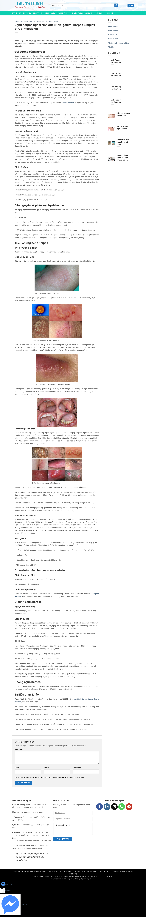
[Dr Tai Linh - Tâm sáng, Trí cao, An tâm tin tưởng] (30, 5)
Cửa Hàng (100, 13)
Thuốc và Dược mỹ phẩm (82, 13)
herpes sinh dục (67, 103)
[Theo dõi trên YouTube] (129, 806)
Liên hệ (110, 13)
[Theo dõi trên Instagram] (107, 806)
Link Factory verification (116, 61)
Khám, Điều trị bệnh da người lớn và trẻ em (123, 157)
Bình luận (19, 749)
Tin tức (111, 47)
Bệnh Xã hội (63, 13)
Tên (17, 768)
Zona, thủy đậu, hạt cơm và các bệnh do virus (41, 21)
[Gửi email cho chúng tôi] (114, 806)
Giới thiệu (27, 13)
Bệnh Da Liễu (50, 13)
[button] (131, 5)
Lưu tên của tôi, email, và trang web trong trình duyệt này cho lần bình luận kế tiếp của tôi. (51, 777)
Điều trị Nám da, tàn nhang (124, 114)
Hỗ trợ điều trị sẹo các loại (123, 127)
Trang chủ (16, 13)
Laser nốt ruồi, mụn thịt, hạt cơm (123, 142)
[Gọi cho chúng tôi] (121, 806)
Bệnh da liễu (19, 21)
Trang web (77, 768)
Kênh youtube (113, 39)
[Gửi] (116, 5)
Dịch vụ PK (37, 13)
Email (46, 768)
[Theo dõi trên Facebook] (99, 806)
